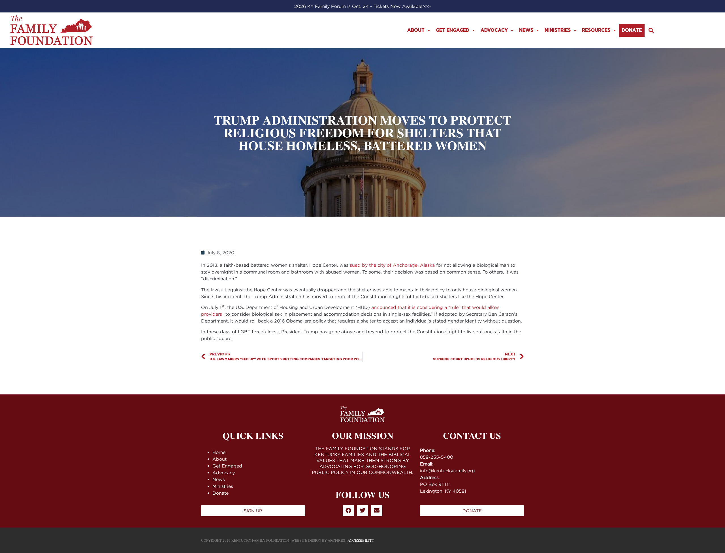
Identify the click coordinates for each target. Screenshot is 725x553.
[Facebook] (348, 510)
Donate (632, 30)
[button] (651, 30)
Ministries (558, 30)
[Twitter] (362, 510)
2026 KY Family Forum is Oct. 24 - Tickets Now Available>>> (362, 6)
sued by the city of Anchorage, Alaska (392, 265)
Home (218, 452)
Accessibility (360, 540)
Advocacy (494, 30)
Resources (596, 30)
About (416, 30)
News (526, 30)
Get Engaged (452, 30)
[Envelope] (376, 510)
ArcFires (336, 540)
